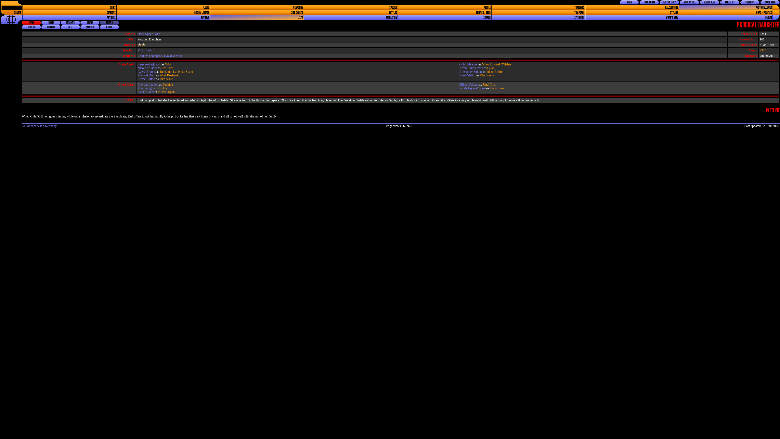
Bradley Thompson (150, 56)
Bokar (163, 88)
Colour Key (729, 2)
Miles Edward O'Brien (496, 64)
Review (32, 22)
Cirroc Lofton (146, 79)
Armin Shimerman (471, 68)
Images (51, 22)
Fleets (206, 7)
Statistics (749, 2)
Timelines (579, 7)
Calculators (671, 7)
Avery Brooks (147, 71)
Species (393, 7)
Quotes (90, 22)
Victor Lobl (145, 50)
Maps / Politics (764, 12)
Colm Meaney (468, 64)
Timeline (31, 27)
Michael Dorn (146, 75)
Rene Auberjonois (149, 64)
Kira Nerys (487, 75)
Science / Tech (483, 12)
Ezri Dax (167, 68)
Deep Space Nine (149, 34)
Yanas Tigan (497, 88)
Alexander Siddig (470, 71)
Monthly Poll (690, 2)
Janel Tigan (490, 84)
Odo (168, 64)
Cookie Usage (770, 2)
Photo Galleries (764, 7)
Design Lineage (201, 12)
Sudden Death (709, 2)
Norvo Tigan (166, 91)
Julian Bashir (494, 71)
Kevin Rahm (146, 91)
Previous (51, 27)
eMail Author (649, 2)
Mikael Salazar (468, 84)
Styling (674, 12)
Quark (491, 68)
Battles (393, 12)
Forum (768, 17)
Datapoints (70, 22)
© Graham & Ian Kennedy (39, 126)
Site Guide (579, 17)
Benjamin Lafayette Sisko (176, 71)
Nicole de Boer (147, 68)
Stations (111, 12)
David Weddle (173, 56)
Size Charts (297, 12)
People (487, 7)
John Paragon (146, 88)
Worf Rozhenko (170, 75)
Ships (113, 7)
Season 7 (109, 27)
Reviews (205, 17)
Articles (111, 17)
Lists (300, 17)
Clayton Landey (148, 84)
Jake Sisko (166, 79)
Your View (90, 27)
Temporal (579, 12)
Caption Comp (669, 2)
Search (17, 13)
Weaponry (298, 7)
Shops (629, 2)
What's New (672, 17)
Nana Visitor (467, 75)
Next (70, 27)
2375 (763, 50)
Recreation (391, 17)
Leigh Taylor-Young (472, 88)
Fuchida (167, 84)
